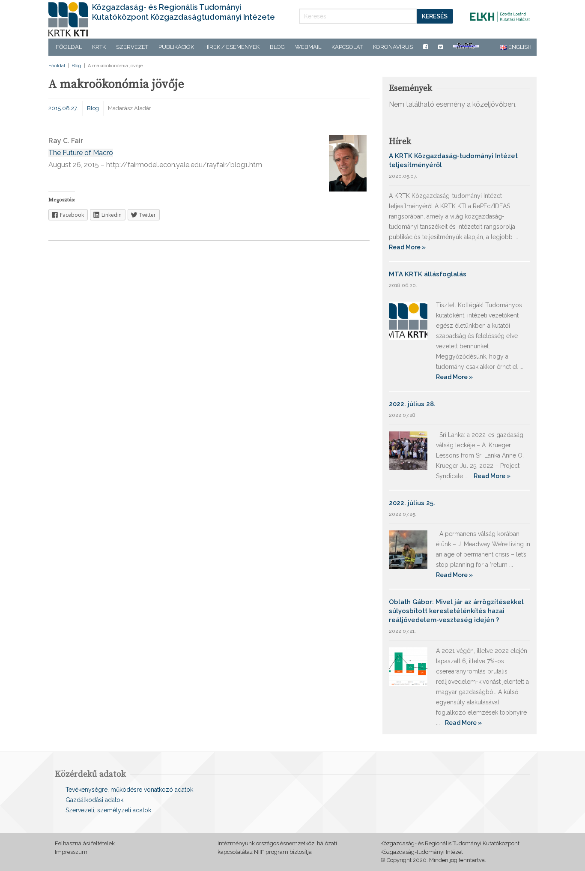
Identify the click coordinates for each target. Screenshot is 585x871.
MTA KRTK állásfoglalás (427, 274)
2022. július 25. (412, 503)
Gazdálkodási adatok (94, 799)
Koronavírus (393, 47)
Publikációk (176, 47)
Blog (277, 47)
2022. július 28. (412, 404)
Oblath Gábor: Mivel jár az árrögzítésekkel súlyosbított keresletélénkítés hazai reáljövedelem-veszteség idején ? (456, 611)
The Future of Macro (80, 153)
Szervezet (132, 47)
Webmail (308, 47)
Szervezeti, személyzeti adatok (108, 810)
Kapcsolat (347, 47)
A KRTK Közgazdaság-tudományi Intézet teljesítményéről (453, 160)
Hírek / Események (232, 47)
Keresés (435, 16)
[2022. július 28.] (408, 450)
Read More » (407, 247)
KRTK (99, 47)
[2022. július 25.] (408, 549)
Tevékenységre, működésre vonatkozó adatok (129, 789)
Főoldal (69, 47)
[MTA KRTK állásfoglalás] (408, 320)
